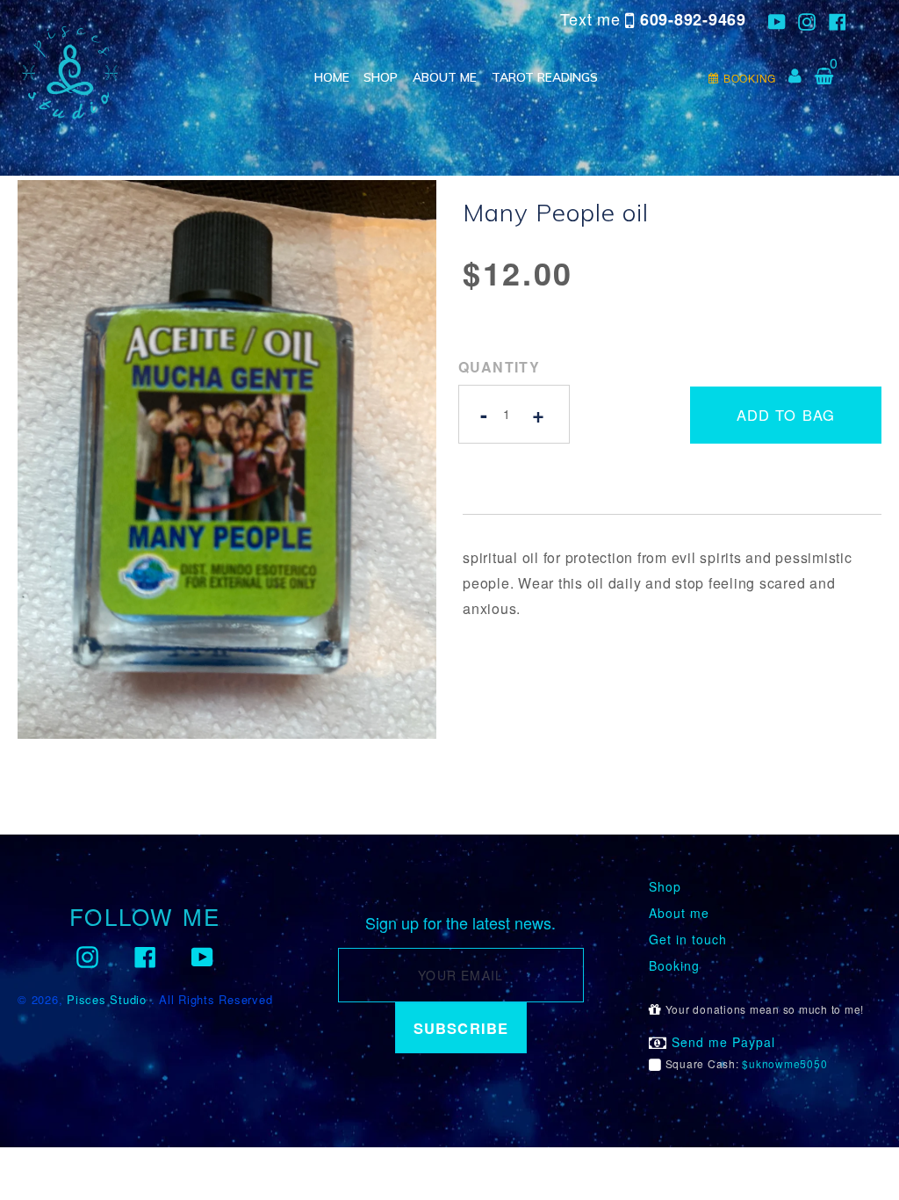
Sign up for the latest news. (460, 923)
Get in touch (688, 939)
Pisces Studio (107, 999)
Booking (674, 966)
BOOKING (749, 77)
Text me (653, 19)
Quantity (499, 367)
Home (331, 77)
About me (679, 913)
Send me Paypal (721, 1042)
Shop (380, 77)
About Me (445, 77)
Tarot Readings (545, 77)
